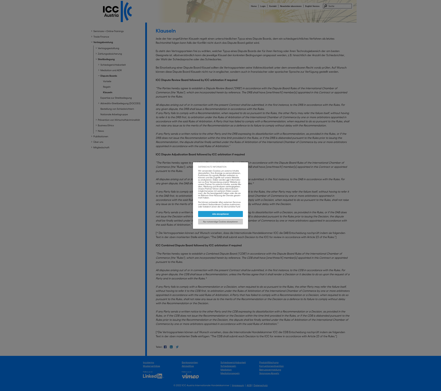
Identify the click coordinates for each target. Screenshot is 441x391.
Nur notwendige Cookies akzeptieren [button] (220, 221)
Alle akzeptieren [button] (220, 214)
